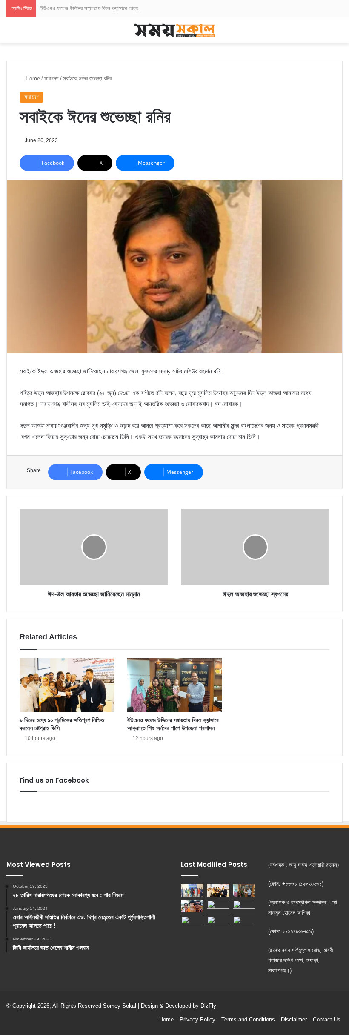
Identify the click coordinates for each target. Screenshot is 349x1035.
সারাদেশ (51, 78)
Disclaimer (294, 1019)
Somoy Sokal (119, 1006)
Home (32, 78)
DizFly (208, 1006)
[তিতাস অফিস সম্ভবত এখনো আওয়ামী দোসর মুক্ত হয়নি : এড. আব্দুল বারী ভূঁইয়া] (192, 922)
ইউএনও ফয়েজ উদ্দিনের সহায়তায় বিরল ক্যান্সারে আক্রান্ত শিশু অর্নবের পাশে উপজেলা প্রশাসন (125, 8)
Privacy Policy (197, 1019)
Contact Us (326, 1019)
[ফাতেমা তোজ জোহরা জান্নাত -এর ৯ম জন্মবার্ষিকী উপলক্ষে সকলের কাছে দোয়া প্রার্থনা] (192, 906)
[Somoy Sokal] (174, 30)
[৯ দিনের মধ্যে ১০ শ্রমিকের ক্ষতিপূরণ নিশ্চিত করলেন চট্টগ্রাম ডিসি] (67, 685)
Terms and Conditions (248, 1019)
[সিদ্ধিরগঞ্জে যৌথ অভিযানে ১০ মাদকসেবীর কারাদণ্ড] (192, 890)
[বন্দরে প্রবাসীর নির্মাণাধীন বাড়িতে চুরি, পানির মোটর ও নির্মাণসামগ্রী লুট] (244, 923)
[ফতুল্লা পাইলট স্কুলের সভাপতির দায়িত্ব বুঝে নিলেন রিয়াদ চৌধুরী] (218, 906)
